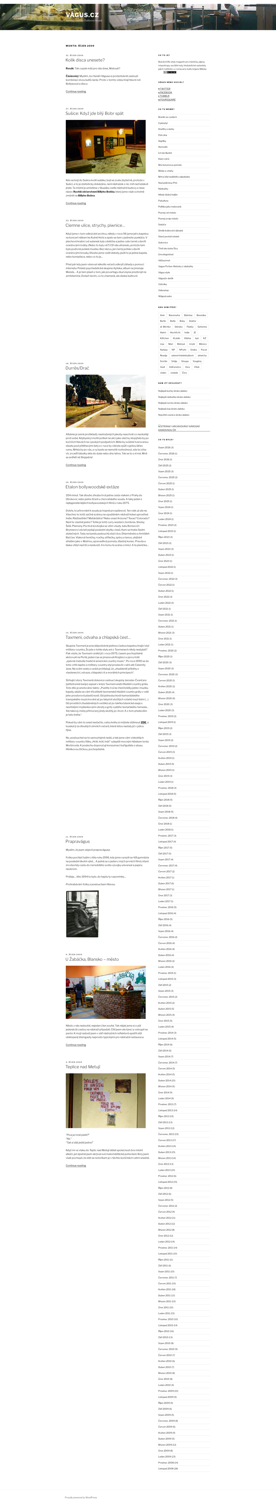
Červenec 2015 (166, 996)
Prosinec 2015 (165, 973)
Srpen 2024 (164, 507)
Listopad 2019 (165, 722)
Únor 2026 (163, 459)
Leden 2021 (164, 644)
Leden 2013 (164, 1170)
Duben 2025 (164, 489)
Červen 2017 (165, 871)
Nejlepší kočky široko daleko (172, 391)
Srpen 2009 (164, 1414)
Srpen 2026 (164, 447)
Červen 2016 (165, 943)
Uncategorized (165, 254)
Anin (162, 315)
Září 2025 (163, 465)
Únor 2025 (163, 501)
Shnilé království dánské (170, 230)
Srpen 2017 (164, 859)
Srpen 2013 (164, 1128)
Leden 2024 (164, 519)
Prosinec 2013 (165, 1104)
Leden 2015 (164, 1026)
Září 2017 (163, 853)
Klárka (187, 338)
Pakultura (163, 200)
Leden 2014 (164, 1098)
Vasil (162, 367)
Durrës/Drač (77, 368)
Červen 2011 (164, 1283)
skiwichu (202, 355)
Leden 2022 (164, 602)
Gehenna (202, 326)
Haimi (163, 332)
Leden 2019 (164, 781)
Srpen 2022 (164, 573)
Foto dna (162, 135)
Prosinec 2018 (165, 788)
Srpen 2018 (164, 811)
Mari (170, 344)
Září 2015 (163, 985)
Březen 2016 (165, 961)
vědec (163, 372)
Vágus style (164, 272)
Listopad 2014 (165, 1038)
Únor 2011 (163, 1307)
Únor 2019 (163, 776)
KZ (204, 338)
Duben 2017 (164, 883)
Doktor (192, 321)
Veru (187, 367)
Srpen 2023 (164, 549)
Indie (186, 332)
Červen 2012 (165, 1211)
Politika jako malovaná (169, 206)
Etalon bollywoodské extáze (92, 486)
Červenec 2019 (166, 746)
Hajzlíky (162, 141)
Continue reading (76, 91)
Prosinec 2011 (165, 1247)
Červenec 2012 (166, 1205)
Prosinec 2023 (165, 525)
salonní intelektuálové (182, 355)
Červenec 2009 (166, 1420)
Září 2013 (163, 1122)
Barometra (174, 315)
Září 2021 (163, 608)
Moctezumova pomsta (170, 165)
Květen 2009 (165, 1432)
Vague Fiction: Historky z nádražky (175, 266)
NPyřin (182, 349)
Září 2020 (163, 662)
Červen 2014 (165, 1068)
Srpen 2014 (164, 1056)
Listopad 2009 (165, 1397)
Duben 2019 (164, 764)
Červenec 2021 (166, 620)
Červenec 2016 (166, 937)
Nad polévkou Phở (167, 182)
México (203, 344)
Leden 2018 (164, 829)
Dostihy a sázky (166, 129)
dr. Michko (165, 326)
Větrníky (162, 284)
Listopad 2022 (165, 566)
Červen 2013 (165, 1140)
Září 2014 (163, 1050)
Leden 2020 (164, 710)
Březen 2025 (165, 495)
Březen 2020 (165, 698)
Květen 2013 (165, 1146)
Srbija (174, 361)
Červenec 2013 (166, 1134)
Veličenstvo (175, 367)
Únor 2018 (163, 823)
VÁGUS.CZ (82, 15)
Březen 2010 (165, 1373)
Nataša (164, 349)
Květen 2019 (165, 758)
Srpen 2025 (164, 471)
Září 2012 (163, 1193)
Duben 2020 (164, 692)
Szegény (197, 361)
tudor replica (33, 1)
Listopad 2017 (165, 841)
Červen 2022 (165, 584)
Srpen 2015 (164, 990)
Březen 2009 (165, 1444)
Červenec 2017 (166, 865)
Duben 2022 (164, 590)
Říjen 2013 (163, 1116)
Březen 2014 (165, 1086)
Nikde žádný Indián (168, 194)
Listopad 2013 (165, 1110)
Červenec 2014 (166, 1062)
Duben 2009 (164, 1438)
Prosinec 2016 (165, 907)
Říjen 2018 (163, 799)
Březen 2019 (165, 770)
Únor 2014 (163, 1092)
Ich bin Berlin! (165, 153)
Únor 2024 (163, 513)
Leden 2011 (164, 1313)
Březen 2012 (164, 1229)
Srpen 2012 (164, 1200)
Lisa (162, 344)
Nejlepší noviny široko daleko (173, 402)
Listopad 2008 (165, 1468)
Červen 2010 (165, 1355)
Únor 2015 (163, 1020)
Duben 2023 (164, 555)
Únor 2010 (163, 1379)
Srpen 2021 (164, 614)
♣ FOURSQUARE (167, 99)
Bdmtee (188, 315)
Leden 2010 (164, 1385)
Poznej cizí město (167, 212)
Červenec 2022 (166, 578)
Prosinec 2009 (166, 1391)
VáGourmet (164, 260)
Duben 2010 (164, 1367)
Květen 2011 (164, 1289)
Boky (182, 321)
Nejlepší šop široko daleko (171, 408)
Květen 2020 (165, 686)
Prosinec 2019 (165, 716)
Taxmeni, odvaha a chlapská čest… (98, 637)
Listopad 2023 (165, 531)
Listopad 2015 (165, 979)
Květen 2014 (165, 1074)
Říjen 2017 (163, 847)
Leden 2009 (164, 1456)
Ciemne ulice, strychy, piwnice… (95, 225)
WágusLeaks (165, 296)
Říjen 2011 (163, 1259)
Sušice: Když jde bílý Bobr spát (94, 113)
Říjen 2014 (163, 1044)
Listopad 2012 (165, 1181)
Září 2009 (163, 1408)
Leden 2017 (164, 901)
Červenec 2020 (166, 674)
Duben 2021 (164, 626)
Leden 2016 (164, 967)
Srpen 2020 (164, 668)
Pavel (204, 349)
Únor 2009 (164, 1450)
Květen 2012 (164, 1217)
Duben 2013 (164, 1152)
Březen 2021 (164, 632)
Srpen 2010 (164, 1343)
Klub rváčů (163, 158)
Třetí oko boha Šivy (168, 248)
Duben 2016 (164, 955)
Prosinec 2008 (166, 1462)
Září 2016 (163, 925)
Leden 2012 (164, 1241)
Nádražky (163, 188)
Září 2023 (163, 543)
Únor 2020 (163, 704)
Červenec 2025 (166, 477)
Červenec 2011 (166, 1277)
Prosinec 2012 (165, 1176)
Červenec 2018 (166, 817)
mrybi (192, 344)
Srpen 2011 (164, 1271)
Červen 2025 (165, 483)
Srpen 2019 (164, 740)
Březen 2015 (165, 1014)
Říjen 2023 (163, 537)
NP (173, 349)
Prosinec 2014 (165, 1032)
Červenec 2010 (166, 1349)
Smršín (163, 361)
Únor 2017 (163, 895)
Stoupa (185, 361)
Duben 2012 (164, 1223)
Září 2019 (163, 734)
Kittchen (164, 338)
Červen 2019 (165, 752)
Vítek (196, 367)
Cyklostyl (163, 123)
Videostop (163, 290)
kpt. (197, 338)
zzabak (174, 372)
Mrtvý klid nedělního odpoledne (174, 176)
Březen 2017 (164, 889)
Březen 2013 (165, 1158)
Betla (173, 321)
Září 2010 (163, 1337)
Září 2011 (163, 1265)
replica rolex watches (12, 1)
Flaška (190, 326)
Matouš (181, 344)
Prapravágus (77, 841)
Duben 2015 (164, 1008)
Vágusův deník (165, 278)
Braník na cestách (167, 117)
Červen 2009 (165, 1426)
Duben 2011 (164, 1295)
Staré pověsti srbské (168, 236)
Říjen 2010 (163, 1331)
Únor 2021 (163, 638)
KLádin (176, 338)
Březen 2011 (164, 1301)
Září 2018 (163, 805)
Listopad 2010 (165, 1325)
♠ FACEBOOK (165, 92)
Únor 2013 (163, 1164)
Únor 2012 (163, 1235)
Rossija (163, 355)
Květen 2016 (165, 949)
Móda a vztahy (165, 170)
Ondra (193, 349)
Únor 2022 (163, 596)
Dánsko (179, 326)
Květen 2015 (165, 1002)
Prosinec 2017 (165, 835)
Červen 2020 (165, 680)
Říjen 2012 (163, 1188)
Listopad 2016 (165, 913)
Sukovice (163, 242)
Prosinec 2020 (166, 650)
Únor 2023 (163, 561)
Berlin (163, 321)
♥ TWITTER (164, 88)
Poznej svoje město (168, 218)
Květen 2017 (164, 877)
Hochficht (175, 332)
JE (195, 332)
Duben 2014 (164, 1080)
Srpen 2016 (164, 931)
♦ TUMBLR (163, 96)
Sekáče (162, 224)
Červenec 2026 (166, 453)
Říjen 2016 (163, 919)
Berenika (201, 315)
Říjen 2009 (164, 1403)
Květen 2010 (165, 1361)
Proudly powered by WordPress (81, 1497)
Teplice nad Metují (82, 1066)
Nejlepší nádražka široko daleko (174, 397)
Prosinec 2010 (165, 1319)
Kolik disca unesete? (85, 59)
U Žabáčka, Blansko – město (92, 959)
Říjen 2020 (164, 656)
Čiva (184, 372)
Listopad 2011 (165, 1253)
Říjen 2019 (163, 728)
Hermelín (163, 146)
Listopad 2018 (165, 793)
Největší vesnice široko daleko (173, 414)
